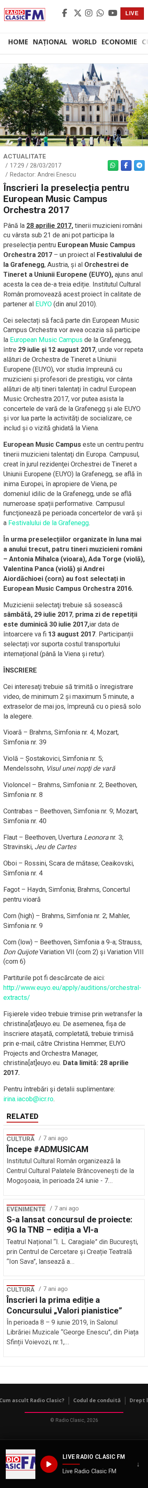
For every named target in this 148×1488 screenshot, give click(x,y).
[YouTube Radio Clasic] (112, 13)
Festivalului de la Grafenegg (48, 523)
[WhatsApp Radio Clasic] (101, 13)
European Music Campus (46, 340)
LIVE (132, 13)
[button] (20, 1464)
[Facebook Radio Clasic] (66, 13)
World (84, 41)
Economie (119, 41)
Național (50, 41)
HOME (18, 41)
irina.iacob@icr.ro (28, 1099)
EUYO (43, 304)
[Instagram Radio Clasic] (89, 13)
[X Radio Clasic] (78, 13)
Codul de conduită (97, 1400)
